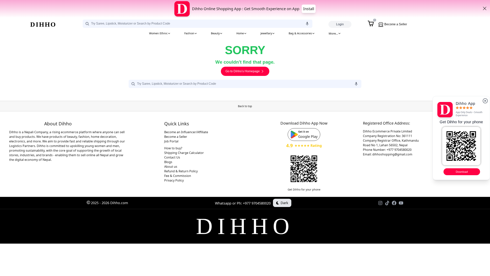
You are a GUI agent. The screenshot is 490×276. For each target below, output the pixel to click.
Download (462, 171)
